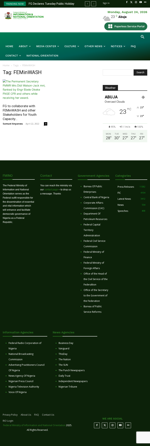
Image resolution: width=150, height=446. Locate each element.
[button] (142, 37)
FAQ (36, 414)
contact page (51, 189)
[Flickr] (145, 2)
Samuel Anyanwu (13, 123)
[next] (93, 3)
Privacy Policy (10, 414)
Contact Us (48, 414)
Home (6, 65)
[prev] (87, 3)
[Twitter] (131, 2)
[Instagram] (136, 2)
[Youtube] (140, 2)
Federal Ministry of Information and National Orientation (34, 425)
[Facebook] (127, 2)
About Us (26, 414)
